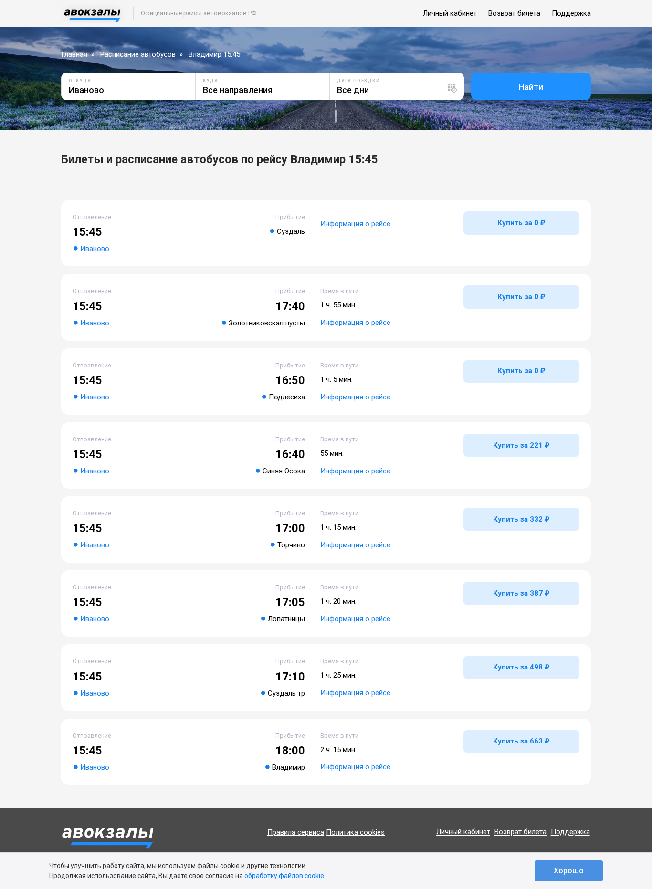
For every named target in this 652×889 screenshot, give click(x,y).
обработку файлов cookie (284, 875)
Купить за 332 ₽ (521, 519)
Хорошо (569, 870)
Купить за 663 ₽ (521, 741)
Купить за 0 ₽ (521, 223)
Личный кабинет (450, 13)
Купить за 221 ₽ (521, 445)
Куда (210, 80)
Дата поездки (358, 80)
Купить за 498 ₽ (521, 667)
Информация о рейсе (355, 224)
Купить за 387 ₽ (521, 593)
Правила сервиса (295, 832)
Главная (74, 54)
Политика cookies (355, 832)
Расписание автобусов (138, 54)
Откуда (80, 80)
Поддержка (571, 13)
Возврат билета (514, 13)
